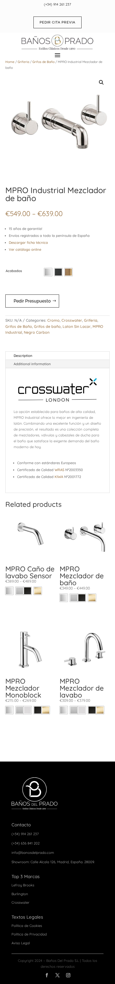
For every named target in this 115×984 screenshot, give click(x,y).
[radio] (48, 272)
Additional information (32, 364)
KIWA (59, 477)
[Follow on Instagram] (68, 975)
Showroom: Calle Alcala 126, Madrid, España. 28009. (52, 862)
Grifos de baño (47, 326)
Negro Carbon (36, 332)
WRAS (59, 470)
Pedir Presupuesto (32, 301)
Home (9, 62)
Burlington (19, 894)
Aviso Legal (20, 943)
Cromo (53, 320)
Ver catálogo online (25, 249)
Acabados (14, 271)
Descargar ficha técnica (28, 242)
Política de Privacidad (29, 934)
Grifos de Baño (43, 62)
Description (23, 355)
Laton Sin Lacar (77, 326)
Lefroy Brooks (22, 885)
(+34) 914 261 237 (57, 4)
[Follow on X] (57, 975)
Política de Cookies (26, 925)
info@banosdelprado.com (32, 852)
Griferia (23, 62)
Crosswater (72, 320)
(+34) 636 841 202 (25, 843)
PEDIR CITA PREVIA (57, 22)
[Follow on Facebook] (47, 975)
